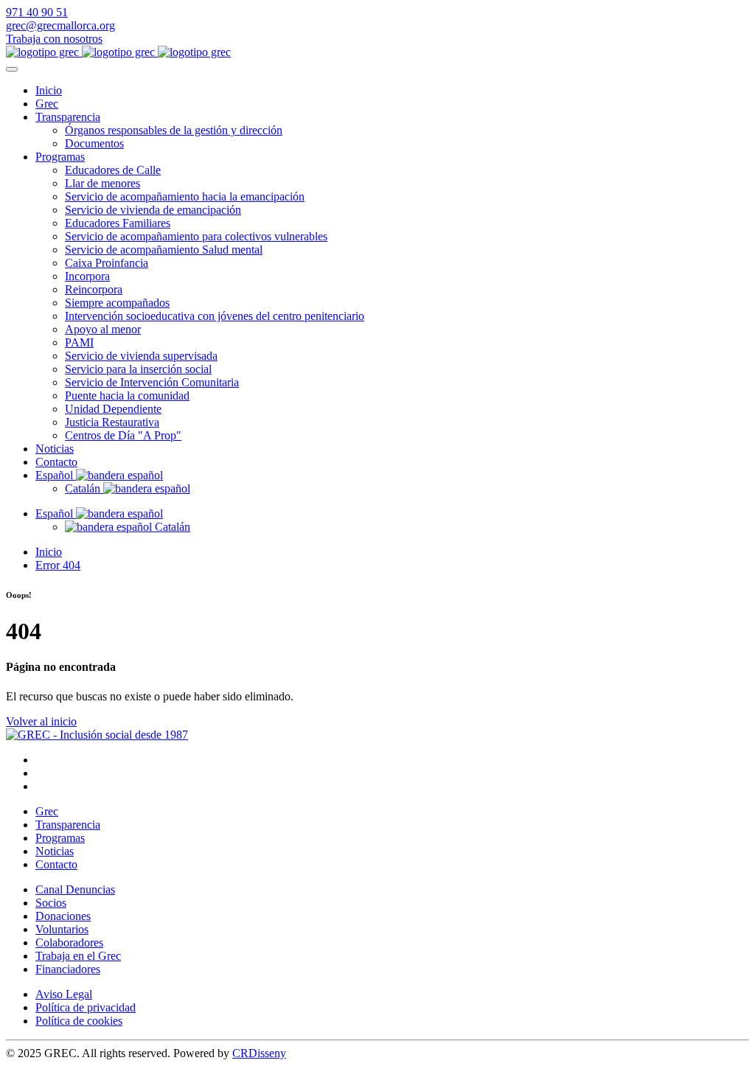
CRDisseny (259, 1053)
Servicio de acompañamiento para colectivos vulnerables (196, 236)
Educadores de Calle (113, 170)
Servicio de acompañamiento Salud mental (163, 249)
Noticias (54, 448)
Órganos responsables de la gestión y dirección (173, 130)
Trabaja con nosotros (54, 38)
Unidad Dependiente (113, 409)
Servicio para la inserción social (138, 369)
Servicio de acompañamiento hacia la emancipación (185, 196)
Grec (46, 103)
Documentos (94, 143)
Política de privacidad (85, 1007)
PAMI (79, 342)
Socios (50, 902)
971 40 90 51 (37, 12)
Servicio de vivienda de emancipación (153, 209)
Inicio (48, 90)
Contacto (56, 462)
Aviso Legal (63, 994)
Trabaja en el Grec (78, 956)
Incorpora (87, 276)
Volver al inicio (41, 721)
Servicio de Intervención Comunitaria (152, 382)
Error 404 (57, 565)
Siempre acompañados (117, 302)
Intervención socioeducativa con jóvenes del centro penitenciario (214, 316)
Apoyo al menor (103, 329)
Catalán (84, 488)
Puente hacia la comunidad (127, 395)
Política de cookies (78, 1020)
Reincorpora (93, 289)
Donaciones (63, 916)
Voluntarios (61, 929)
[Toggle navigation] (12, 69)
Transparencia (67, 117)
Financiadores (67, 969)
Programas (60, 156)
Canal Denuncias (75, 889)
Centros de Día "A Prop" (123, 435)
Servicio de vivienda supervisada (141, 355)
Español (55, 475)
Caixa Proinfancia (106, 263)
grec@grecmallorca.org (60, 25)
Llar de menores (102, 183)
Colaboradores (69, 942)
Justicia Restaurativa (112, 422)
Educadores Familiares (117, 223)
